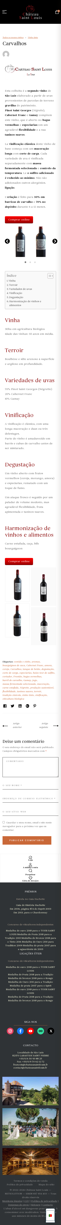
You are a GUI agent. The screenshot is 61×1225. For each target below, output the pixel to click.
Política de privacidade (44, 1201)
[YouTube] (30, 1031)
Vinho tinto (33, 37)
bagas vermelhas (32, 676)
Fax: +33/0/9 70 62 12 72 (30, 1061)
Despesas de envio (18, 1204)
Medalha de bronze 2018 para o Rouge (30, 978)
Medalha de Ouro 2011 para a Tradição (30, 982)
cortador (7, 676)
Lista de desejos (30, 881)
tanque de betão (31, 669)
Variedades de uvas (20, 289)
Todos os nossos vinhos (13, 37)
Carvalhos (16, 669)
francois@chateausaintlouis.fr (30, 1064)
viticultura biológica (13, 698)
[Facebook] (20, 1031)
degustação (48, 669)
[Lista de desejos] (30, 878)
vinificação (41, 695)
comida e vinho (22, 661)
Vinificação (15, 293)
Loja (30, 860)
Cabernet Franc (34, 665)
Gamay (27, 680)
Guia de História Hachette (30, 905)
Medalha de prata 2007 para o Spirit (30, 985)
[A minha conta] (30, 864)
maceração (43, 684)
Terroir (13, 284)
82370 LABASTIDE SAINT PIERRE (30, 1055)
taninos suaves (25, 691)
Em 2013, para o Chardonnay (30, 912)
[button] (20, 242)
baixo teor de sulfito (43, 672)
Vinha (12, 280)
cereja (6, 669)
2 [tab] (30, 262)
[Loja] (30, 857)
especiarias (25, 672)
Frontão (17, 676)
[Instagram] (10, 1031)
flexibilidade (9, 691)
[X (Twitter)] (50, 1031)
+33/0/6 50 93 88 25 (30, 1058)
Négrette (24, 687)
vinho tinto (28, 695)
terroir (37, 691)
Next (54, 240)
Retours (35, 1204)
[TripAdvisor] (40, 1031)
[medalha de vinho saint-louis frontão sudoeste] (30, 1012)
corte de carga (10, 672)
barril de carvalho (12, 680)
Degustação (16, 297)
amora (48, 665)
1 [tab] (25, 262)
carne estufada (10, 687)
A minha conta (30, 867)
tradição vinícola (12, 695)
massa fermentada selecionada (19, 684)
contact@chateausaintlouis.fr (30, 1067)
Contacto (47, 1204)
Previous (6, 240)
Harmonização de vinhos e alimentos (25, 303)
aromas (36, 661)
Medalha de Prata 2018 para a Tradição (30, 974)
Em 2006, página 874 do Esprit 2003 (30, 908)
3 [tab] (35, 262)
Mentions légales (12, 1201)
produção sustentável (41, 687)
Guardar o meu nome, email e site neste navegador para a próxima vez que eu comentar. (27, 826)
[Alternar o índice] (49, 276)
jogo (34, 680)
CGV (26, 1201)
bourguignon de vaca (14, 665)
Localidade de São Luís (30, 1052)
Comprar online (19, 219)
